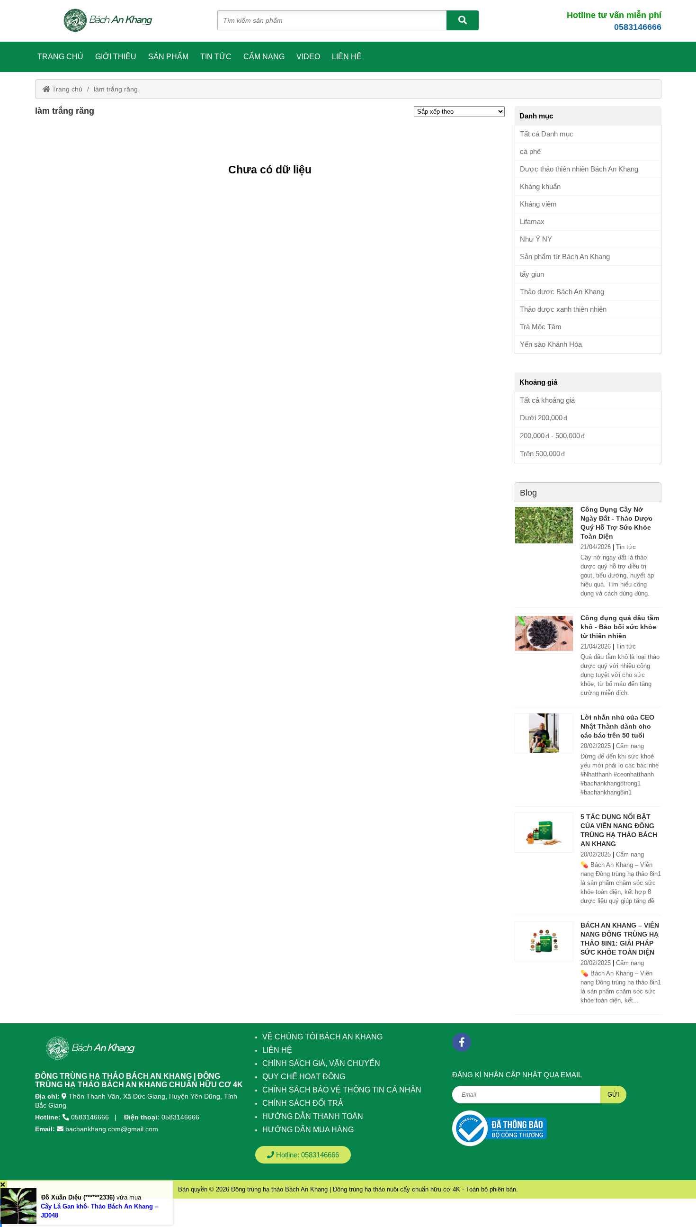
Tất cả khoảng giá (547, 400)
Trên (540, 454)
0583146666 (637, 27)
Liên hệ (347, 57)
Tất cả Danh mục (546, 134)
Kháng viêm (538, 204)
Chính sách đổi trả (302, 1103)
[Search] (462, 20)
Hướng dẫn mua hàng (308, 1130)
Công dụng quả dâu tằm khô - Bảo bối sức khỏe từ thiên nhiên (619, 627)
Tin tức (216, 57)
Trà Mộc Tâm (541, 327)
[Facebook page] (461, 1042)
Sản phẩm (168, 57)
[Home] (113, 21)
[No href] (499, 1128)
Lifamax (532, 221)
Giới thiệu (115, 57)
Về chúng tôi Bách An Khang (322, 1037)
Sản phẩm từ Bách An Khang (565, 257)
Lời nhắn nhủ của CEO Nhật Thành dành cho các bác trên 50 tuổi (617, 726)
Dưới (541, 418)
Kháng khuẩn (540, 186)
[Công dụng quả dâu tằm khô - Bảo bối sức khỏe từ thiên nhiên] (544, 634)
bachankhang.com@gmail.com (111, 1129)
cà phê (530, 151)
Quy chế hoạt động (303, 1077)
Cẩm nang (264, 57)
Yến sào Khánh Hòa (551, 344)
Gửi (613, 1094)
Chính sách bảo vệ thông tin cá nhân (341, 1090)
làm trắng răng (116, 89)
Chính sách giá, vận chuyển (321, 1063)
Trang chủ (60, 57)
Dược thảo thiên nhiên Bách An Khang (579, 169)
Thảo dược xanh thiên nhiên (563, 309)
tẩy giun (532, 274)
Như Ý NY (536, 239)
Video (308, 57)
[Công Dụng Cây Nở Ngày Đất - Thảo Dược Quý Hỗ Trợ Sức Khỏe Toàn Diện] (544, 525)
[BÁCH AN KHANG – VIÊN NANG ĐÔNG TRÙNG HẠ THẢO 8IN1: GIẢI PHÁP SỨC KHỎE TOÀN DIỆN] (544, 941)
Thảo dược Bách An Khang (562, 292)
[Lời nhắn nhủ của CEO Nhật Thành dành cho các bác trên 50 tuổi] (544, 733)
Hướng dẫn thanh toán (312, 1116)
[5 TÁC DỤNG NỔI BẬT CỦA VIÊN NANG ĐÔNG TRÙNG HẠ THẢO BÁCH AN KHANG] (544, 832)
